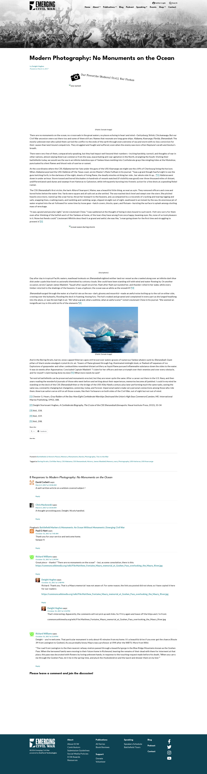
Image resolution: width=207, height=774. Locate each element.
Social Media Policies (77, 753)
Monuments (73, 457)
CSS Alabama (67, 461)
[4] (80, 303)
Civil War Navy (55, 461)
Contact (172, 7)
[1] (158, 175)
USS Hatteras (135, 461)
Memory (64, 457)
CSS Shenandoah (79, 461)
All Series (100, 744)
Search (174, 3)
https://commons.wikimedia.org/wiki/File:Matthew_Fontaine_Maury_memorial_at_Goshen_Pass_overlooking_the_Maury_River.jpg (99, 565)
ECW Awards (73, 757)
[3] (132, 288)
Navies (81, 457)
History (90, 461)
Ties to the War (102, 457)
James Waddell (100, 461)
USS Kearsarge (147, 461)
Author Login (160, 3)
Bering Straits (43, 461)
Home (87, 7)
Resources (72, 760)
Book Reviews (102, 747)
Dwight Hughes (38, 66)
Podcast (130, 7)
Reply (38, 496)
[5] (72, 372)
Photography (90, 457)
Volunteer (101, 761)
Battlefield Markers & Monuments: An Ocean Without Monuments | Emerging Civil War (82, 527)
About (96, 7)
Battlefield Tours (132, 747)
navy (116, 461)
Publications (109, 7)
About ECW (73, 744)
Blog (121, 7)
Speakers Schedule (133, 744)
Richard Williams (44, 556)
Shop (161, 7)
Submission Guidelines (78, 750)
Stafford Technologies (48, 753)
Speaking (140, 7)
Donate (99, 758)
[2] (41, 221)
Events (153, 7)
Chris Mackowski (44, 504)
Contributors (73, 747)
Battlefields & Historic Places (48, 457)
